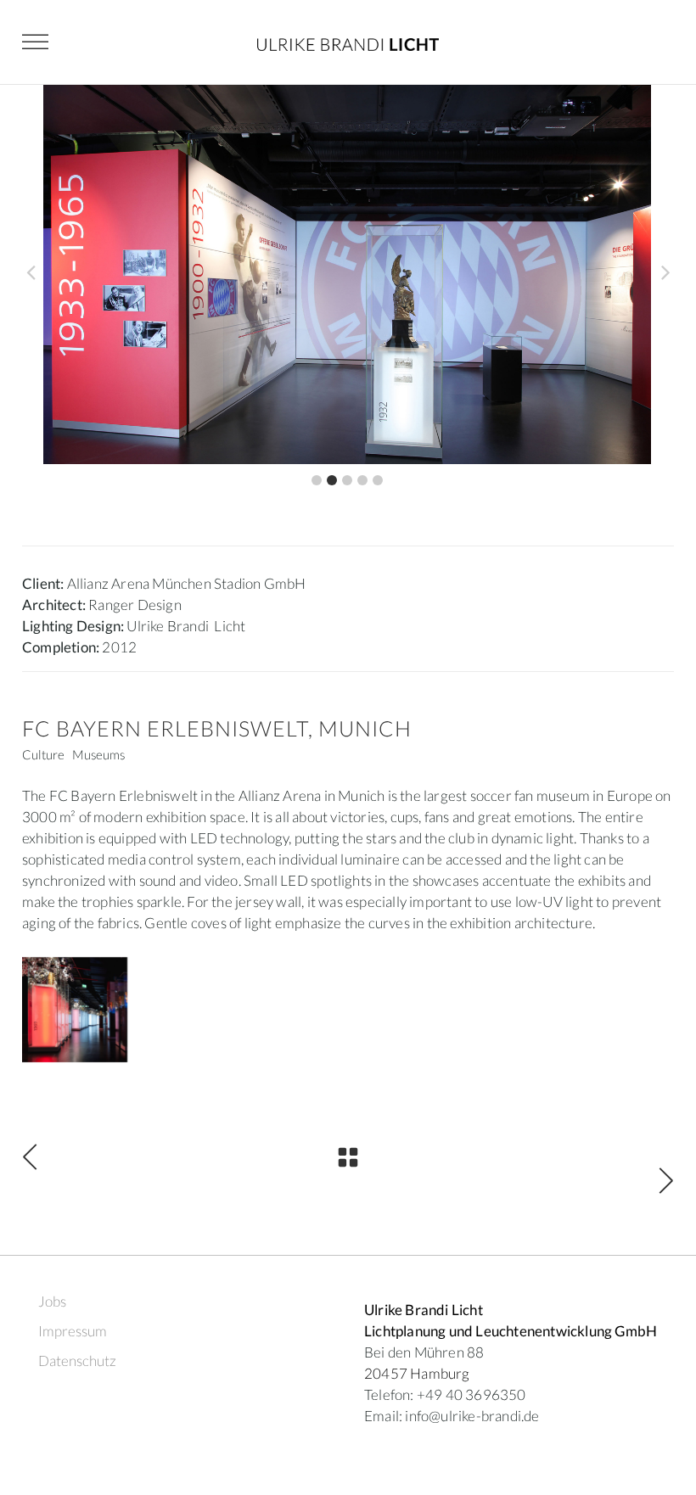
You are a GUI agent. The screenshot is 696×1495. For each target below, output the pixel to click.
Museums (98, 754)
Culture (43, 754)
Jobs (52, 1301)
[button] (317, 480)
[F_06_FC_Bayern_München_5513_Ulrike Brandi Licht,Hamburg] (74, 1009)
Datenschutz (77, 1360)
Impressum (72, 1331)
